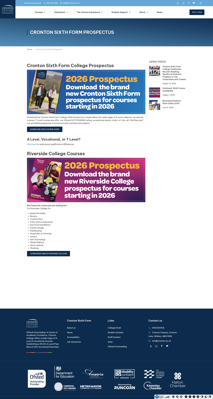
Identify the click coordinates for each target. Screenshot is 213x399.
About (142, 12)
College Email (114, 328)
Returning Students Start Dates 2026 (172, 102)
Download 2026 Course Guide (44, 129)
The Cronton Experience (88, 12)
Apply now (197, 12)
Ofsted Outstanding (117, 346)
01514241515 (158, 328)
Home (29, 49)
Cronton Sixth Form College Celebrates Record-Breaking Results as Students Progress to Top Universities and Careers (174, 73)
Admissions (59, 12)
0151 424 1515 (52, 3)
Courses (39, 12)
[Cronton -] (7, 9)
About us (71, 328)
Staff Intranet (114, 337)
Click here (31, 144)
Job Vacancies (74, 342)
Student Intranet (115, 332)
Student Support (120, 12)
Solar (110, 342)
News (159, 12)
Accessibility (73, 337)
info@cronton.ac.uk (71, 3)
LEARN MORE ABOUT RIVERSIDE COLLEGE (48, 254)
